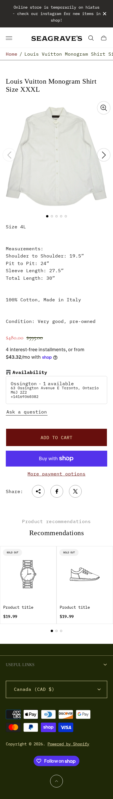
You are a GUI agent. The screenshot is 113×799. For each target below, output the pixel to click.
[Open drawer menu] (9, 38)
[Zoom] (103, 107)
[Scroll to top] (56, 781)
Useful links (20, 665)
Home (11, 54)
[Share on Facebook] (56, 491)
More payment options (56, 473)
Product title (18, 607)
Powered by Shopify (68, 744)
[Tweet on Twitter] (75, 491)
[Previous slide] (9, 154)
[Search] (91, 38)
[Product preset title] (28, 574)
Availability (29, 372)
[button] (47, 216)
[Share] (38, 491)
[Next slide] (103, 154)
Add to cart (56, 437)
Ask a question (26, 412)
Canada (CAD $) (34, 689)
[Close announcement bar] (104, 13)
